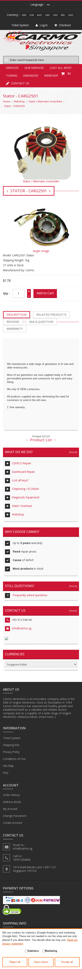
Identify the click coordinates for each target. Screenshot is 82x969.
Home (6, 101)
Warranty (15, 329)
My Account (10, 809)
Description (16, 314)
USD (55, 14)
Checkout (65, 25)
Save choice (41, 962)
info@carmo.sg (21, 628)
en (48, 4)
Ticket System (11, 738)
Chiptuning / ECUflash (25, 489)
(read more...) (47, 717)
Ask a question (41, 322)
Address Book (12, 802)
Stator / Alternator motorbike (45, 101)
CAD (47, 14)
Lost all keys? (20, 480)
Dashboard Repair (23, 472)
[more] (72, 452)
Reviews (13, 322)
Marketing (51, 950)
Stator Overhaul (22, 506)
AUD (39, 14)
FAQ (5, 773)
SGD (70, 14)
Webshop (19, 101)
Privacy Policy (11, 752)
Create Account (12, 823)
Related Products (51, 314)
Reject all (15, 962)
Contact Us (20, 83)
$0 (69, 73)
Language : (38, 4)
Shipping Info (11, 745)
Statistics (33, 950)
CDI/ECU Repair (21, 463)
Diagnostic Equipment (25, 497)
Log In (44, 25)
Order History (11, 795)
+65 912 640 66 (22, 620)
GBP (24, 14)
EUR (32, 14)
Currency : (13, 15)
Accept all (67, 962)
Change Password (14, 816)
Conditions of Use (14, 759)
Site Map (8, 766)
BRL (63, 14)
